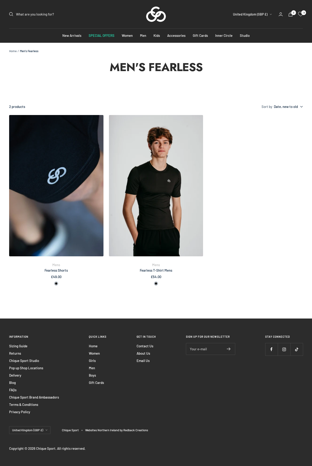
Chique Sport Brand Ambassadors (34, 397)
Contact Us (145, 346)
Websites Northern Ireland (102, 430)
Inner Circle (224, 35)
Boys (92, 375)
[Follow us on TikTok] (296, 349)
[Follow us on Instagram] (284, 349)
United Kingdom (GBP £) (250, 14)
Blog (12, 382)
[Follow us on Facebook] (271, 349)
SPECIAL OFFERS (101, 35)
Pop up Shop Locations (26, 368)
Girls (92, 361)
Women (127, 35)
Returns (15, 353)
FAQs (12, 390)
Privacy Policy (19, 412)
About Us (143, 353)
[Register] (229, 349)
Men (143, 35)
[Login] (281, 14)
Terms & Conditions (23, 404)
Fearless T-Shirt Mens (156, 270)
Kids (156, 35)
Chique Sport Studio (24, 361)
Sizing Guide (18, 346)
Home (13, 51)
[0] (300, 14)
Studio (245, 35)
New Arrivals (71, 35)
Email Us (143, 361)
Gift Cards (200, 35)
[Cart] (290, 14)
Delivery (15, 375)
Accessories (176, 35)
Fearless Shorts (56, 270)
